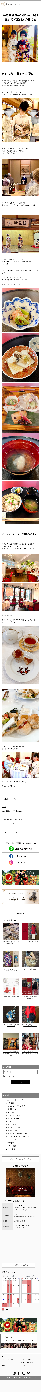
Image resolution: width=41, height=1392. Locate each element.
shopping (9, 1143)
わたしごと (12, 1118)
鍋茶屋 (4, 807)
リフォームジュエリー (8, 1359)
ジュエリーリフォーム (13, 1100)
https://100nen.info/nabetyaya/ (12, 811)
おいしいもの (12, 1127)
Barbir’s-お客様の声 (27, 1362)
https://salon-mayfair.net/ (10, 824)
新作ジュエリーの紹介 (15, 1133)
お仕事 (10, 1109)
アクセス (24, 1365)
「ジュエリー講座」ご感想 (17, 1136)
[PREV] (4, 1276)
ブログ (8, 1103)
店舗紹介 (4, 1365)
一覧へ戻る (20, 913)
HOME (3, 1356)
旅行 (9, 1112)
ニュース (9, 1139)
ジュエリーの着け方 (15, 1106)
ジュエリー (12, 1115)
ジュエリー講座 (11, 1146)
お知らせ (11, 1130)
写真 (9, 1121)
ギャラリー (4, 1362)
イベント (9, 1149)
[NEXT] (18, 1276)
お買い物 (11, 1124)
